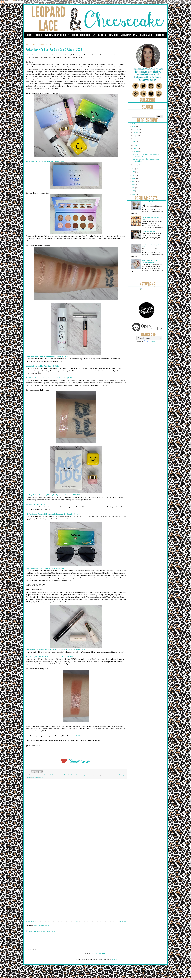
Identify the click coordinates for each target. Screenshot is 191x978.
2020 (133, 172)
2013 (133, 194)
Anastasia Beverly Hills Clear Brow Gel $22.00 (43, 366)
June (135, 139)
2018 (133, 178)
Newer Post (30, 921)
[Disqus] (76, 817)
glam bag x (79, 775)
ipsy (84, 775)
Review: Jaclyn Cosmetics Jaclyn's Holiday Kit (150, 203)
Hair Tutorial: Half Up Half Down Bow (152, 218)
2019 (133, 175)
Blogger (114, 959)
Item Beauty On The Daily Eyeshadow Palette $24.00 (45, 161)
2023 (133, 123)
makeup (103, 775)
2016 (133, 185)
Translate (152, 341)
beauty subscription (62, 775)
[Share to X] (37, 771)
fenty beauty (71, 775)
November (136, 129)
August (135, 135)
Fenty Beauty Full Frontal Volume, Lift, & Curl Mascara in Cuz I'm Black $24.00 (55, 649)
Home (76, 921)
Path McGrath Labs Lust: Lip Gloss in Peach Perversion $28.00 (49, 378)
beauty (54, 775)
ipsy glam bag (89, 775)
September (136, 132)
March (135, 148)
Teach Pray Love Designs (98, 953)
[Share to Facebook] (39, 771)
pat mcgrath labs (115, 775)
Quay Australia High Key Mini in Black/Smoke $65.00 (45, 568)
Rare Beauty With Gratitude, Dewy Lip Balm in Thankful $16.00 (49, 656)
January (136, 165)
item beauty (97, 775)
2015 (133, 188)
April (135, 145)
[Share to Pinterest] (42, 771)
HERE (77, 735)
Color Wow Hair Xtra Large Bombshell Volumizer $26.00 (47, 356)
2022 (133, 126)
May (135, 142)
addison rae (34, 775)
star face (41, 777)
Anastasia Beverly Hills (45, 775)
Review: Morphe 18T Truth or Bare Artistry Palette (151, 261)
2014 (133, 191)
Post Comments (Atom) (41, 925)
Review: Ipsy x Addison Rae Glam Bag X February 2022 (146, 155)
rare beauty (35, 777)
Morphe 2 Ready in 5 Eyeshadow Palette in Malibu (152, 246)
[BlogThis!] (34, 771)
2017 (133, 181)
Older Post (122, 921)
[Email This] (32, 771)
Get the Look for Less (148, 231)
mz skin (108, 775)
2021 (133, 169)
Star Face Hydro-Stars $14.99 (36, 504)
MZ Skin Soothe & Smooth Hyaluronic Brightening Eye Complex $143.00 (53, 514)
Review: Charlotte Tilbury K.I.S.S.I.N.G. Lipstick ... (146, 160)
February (136, 151)
